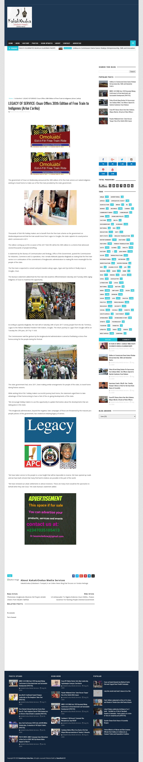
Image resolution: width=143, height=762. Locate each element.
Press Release (119, 302)
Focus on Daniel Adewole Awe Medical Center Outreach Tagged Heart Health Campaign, (117, 683)
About (58, 43)
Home (11, 43)
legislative (115, 279)
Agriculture (104, 205)
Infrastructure (117, 255)
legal (102, 279)
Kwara (112, 275)
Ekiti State (104, 236)
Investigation (105, 263)
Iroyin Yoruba (122, 263)
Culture (103, 220)
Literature (104, 283)
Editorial (103, 228)
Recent (108, 339)
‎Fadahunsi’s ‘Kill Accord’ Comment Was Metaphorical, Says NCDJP (72, 719)
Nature (118, 286)
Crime (102, 216)
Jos (125, 267)
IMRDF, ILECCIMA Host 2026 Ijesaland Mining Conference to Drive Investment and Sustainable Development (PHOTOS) (122, 93)
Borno (102, 208)
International (105, 259)
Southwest (120, 314)
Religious (103, 306)
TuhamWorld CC (61, 758)
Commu (127, 208)
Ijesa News (122, 251)
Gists (102, 247)
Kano (114, 271)
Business (114, 208)
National (103, 286)
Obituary (115, 290)
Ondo (102, 294)
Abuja (102, 197)
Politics (103, 302)
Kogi (101, 275)
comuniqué (124, 212)
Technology (116, 322)
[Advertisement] (95, 22)
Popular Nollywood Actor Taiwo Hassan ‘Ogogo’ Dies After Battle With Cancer (120, 119)
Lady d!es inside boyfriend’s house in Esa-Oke (117, 691)
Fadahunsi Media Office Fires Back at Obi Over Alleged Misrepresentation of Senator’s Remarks (75, 731)
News (18, 43)
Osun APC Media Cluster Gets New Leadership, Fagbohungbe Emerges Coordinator (74, 682)
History (25, 43)
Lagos (124, 275)
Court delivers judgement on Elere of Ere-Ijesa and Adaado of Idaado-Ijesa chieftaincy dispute (118, 701)
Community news (106, 212)
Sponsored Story (121, 318)
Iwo (101, 267)
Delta (116, 220)
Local (116, 283)
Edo (114, 228)
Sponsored (104, 318)
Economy (119, 224)
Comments (126, 339)
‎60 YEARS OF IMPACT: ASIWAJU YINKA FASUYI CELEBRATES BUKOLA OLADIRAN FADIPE (122, 344)
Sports (102, 322)
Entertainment (105, 240)
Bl (127, 205)
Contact (66, 43)
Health (125, 247)
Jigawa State (113, 267)
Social (102, 310)
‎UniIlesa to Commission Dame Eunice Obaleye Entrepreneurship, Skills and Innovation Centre (87, 48)
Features (103, 244)
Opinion (114, 294)
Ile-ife (102, 255)
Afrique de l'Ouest (118, 201)
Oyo (113, 298)
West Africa (104, 333)
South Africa (105, 314)
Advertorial (115, 197)
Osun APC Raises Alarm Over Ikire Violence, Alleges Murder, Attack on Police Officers (122, 110)
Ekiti (116, 232)
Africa (102, 201)
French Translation (121, 244)
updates (103, 329)
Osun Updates (47, 43)
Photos (35, 43)
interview (121, 259)
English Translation (122, 236)
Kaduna (102, 271)
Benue (118, 205)
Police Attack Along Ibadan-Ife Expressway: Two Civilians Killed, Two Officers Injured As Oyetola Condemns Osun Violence (122, 102)
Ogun (128, 290)
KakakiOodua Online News (26, 758)
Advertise (77, 43)
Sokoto (127, 310)
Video (115, 329)
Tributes (115, 325)
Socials (115, 310)
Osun (102, 298)
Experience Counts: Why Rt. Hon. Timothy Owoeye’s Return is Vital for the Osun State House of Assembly (121, 385)
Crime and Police (117, 216)
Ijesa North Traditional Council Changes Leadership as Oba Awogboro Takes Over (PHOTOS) (31, 697)
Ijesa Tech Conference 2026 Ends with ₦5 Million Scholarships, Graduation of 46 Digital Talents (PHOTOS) (33, 725)
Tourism (103, 325)
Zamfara (119, 333)
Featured (122, 240)
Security (118, 306)
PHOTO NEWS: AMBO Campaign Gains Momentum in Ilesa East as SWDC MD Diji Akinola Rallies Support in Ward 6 (33, 739)
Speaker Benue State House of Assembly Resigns (116, 721)
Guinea (114, 247)
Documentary (105, 224)
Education (48, 48)
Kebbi (124, 271)
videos (125, 329)
